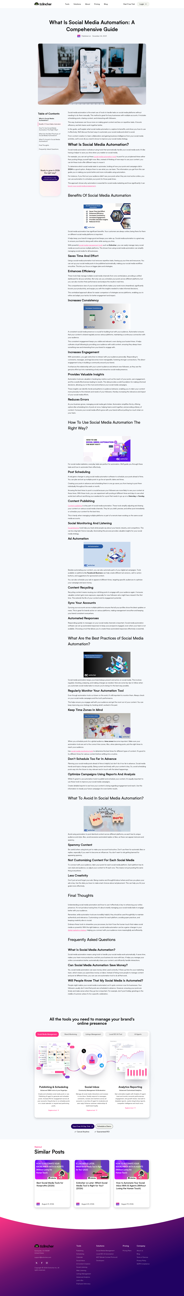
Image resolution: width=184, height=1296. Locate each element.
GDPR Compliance (143, 1264)
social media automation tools (104, 156)
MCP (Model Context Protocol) (106, 1257)
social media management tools (90, 245)
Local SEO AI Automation (105, 1254)
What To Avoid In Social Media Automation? (49, 140)
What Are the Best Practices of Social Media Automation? (49, 134)
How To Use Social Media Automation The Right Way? (48, 129)
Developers (100, 1260)
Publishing (79, 1250)
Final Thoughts (44, 145)
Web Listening (81, 1270)
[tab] (47, 1034)
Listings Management (83, 1274)
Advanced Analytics (83, 1277)
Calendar (79, 1257)
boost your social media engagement (82, 186)
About (87, 4)
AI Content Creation (83, 1264)
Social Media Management (105, 1250)
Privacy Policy (141, 1260)
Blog (106, 4)
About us (140, 1250)
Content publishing (75, 506)
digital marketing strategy (77, 930)
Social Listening (81, 1267)
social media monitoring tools (82, 751)
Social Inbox (80, 1260)
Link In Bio (79, 1280)
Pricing (97, 4)
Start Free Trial (129, 4)
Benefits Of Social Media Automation (50, 124)
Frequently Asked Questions (48, 149)
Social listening (73, 528)
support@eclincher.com (42, 1257)
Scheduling (80, 1254)
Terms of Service (142, 1257)
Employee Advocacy (83, 1284)
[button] (67, 4)
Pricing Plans (127, 1250)
